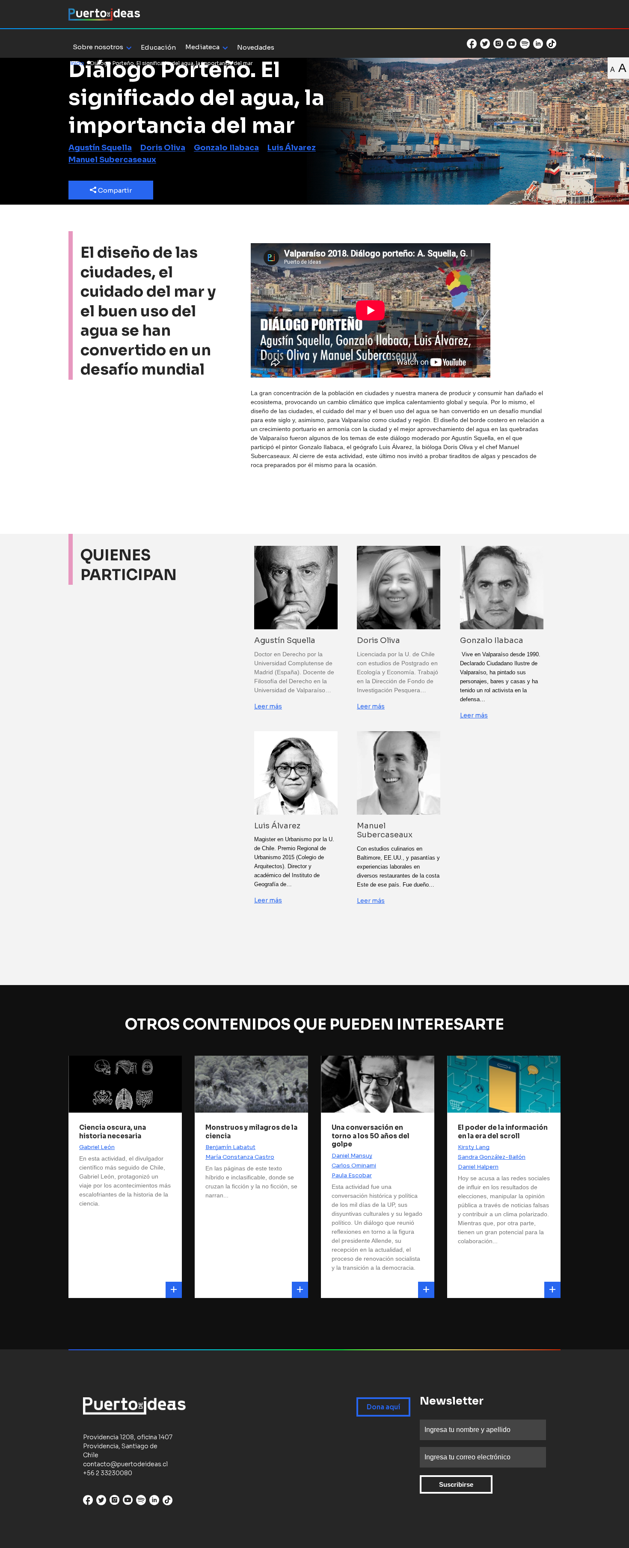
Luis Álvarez (291, 148)
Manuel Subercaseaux (112, 160)
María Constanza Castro (239, 1157)
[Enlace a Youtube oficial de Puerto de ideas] (511, 44)
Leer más (268, 706)
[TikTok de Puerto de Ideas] (551, 43)
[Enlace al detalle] (174, 1290)
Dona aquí (383, 1407)
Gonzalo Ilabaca (226, 148)
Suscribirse (456, 1484)
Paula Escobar (352, 1175)
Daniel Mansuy (352, 1155)
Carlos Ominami (354, 1165)
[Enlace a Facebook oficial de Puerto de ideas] (472, 44)
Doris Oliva (162, 148)
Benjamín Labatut (230, 1147)
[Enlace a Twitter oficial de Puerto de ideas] (485, 44)
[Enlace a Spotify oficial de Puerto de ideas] (525, 44)
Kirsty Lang (474, 1147)
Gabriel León (97, 1147)
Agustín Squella (100, 148)
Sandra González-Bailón (491, 1157)
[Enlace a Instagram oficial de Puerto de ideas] (498, 44)
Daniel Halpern (478, 1167)
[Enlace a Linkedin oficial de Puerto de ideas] (538, 44)
